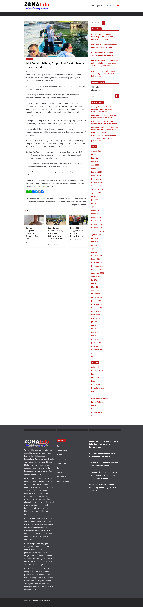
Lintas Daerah (71, 14)
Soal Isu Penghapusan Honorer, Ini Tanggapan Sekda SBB (32, 233)
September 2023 (97, 273)
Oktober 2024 (96, 228)
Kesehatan (95, 377)
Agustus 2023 (96, 276)
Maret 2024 (95, 252)
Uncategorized (96, 412)
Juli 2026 (94, 154)
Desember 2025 (97, 179)
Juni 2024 (94, 241)
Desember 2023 (97, 262)
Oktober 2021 (96, 353)
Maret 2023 (95, 294)
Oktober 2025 (96, 186)
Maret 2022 (95, 336)
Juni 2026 (94, 158)
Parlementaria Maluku (99, 398)
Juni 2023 (94, 283)
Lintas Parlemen (97, 388)
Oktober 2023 (96, 269)
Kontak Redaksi (106, 14)
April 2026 (95, 165)
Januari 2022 (96, 343)
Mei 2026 (94, 161)
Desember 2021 (97, 346)
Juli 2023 (94, 280)
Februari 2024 (96, 255)
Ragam (87, 14)
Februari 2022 (96, 339)
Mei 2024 (94, 245)
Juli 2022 (94, 322)
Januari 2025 (96, 217)
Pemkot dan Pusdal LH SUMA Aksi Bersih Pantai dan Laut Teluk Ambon (41, 200)
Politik (48, 14)
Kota (93, 381)
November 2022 (97, 308)
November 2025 (97, 182)
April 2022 (95, 332)
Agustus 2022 (96, 318)
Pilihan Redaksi (38, 14)
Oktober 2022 (96, 311)
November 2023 (97, 266)
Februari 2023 (96, 297)
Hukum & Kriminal (58, 14)
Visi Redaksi (94, 14)
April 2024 (95, 248)
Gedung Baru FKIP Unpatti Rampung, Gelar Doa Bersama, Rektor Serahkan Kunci (103, 36)
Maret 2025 (95, 210)
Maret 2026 (95, 168)
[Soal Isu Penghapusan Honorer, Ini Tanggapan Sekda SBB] (34, 216)
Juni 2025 (94, 200)
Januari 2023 (96, 301)
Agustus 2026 (96, 151)
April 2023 (95, 290)
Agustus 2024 (96, 235)
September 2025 (97, 189)
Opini (80, 14)
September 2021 (97, 356)
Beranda (28, 14)
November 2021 (97, 350)
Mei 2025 (94, 203)
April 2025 (95, 207)
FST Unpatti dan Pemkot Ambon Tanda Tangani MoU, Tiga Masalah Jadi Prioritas (104, 73)
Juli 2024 (94, 238)
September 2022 (97, 315)
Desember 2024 (97, 221)
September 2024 (97, 231)
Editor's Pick (96, 367)
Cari (103, 23)
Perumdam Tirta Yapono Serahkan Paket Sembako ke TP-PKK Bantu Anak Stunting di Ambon (104, 63)
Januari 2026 (96, 175)
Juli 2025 (94, 196)
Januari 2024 (96, 259)
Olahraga (94, 391)
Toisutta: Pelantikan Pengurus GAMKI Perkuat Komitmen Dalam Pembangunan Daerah (71, 202)
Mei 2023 (94, 287)
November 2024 (97, 224)
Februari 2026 (96, 172)
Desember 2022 (97, 304)
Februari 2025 (96, 214)
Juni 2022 (94, 325)
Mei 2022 (94, 329)
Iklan (93, 374)
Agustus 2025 (96, 193)
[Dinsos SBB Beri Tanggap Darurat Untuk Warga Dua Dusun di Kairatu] (78, 216)
